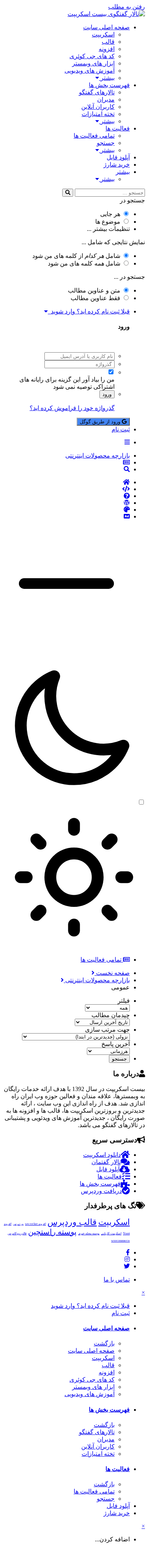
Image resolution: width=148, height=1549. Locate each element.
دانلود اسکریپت (102, 1154)
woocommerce (120, 1240)
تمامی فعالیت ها (94, 135)
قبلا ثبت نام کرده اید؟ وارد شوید (89, 311)
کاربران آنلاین (98, 106)
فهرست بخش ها (109, 85)
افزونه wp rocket (35, 1224)
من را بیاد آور (98, 379)
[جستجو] (67, 193)
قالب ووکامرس (17, 1233)
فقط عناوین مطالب (95, 298)
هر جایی (110, 214)
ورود (107, 394)
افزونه (107, 49)
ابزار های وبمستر (93, 63)
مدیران (106, 99)
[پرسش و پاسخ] (66, 496)
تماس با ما (117, 1279)
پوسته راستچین (52, 1232)
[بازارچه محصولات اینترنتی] (66, 516)
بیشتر (107, 78)
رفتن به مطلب (126, 6)
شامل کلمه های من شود (84, 263)
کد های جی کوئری (92, 56)
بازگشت (104, 1343)
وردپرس (18, 1224)
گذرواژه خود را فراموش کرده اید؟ (72, 408)
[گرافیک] (66, 509)
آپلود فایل (118, 157)
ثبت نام (121, 429)
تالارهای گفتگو (97, 92)
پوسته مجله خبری (88, 1233)
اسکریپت (103, 34)
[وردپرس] (66, 502)
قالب (108, 41)
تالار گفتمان (106, 1162)
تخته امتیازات (98, 114)
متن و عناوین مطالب (94, 290)
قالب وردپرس (72, 1222)
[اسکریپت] (66, 489)
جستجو (106, 143)
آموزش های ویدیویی (90, 70)
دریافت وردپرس (101, 1191)
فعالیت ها (117, 128)
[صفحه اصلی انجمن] (66, 482)
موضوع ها (107, 221)
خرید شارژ (117, 164)
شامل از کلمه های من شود (76, 256)
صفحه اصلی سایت (106, 27)
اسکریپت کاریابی (111, 1233)
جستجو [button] (119, 1059)
